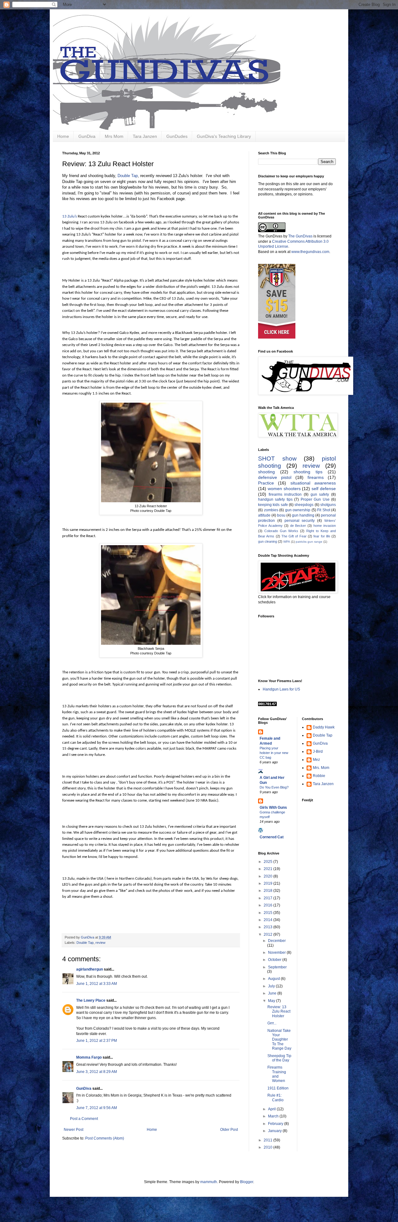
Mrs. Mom (321, 768)
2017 (268, 898)
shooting (266, 471)
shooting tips (308, 471)
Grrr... (271, 1023)
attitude (264, 515)
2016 (268, 905)
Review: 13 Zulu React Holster (278, 1011)
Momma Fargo (89, 1057)
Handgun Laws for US (281, 689)
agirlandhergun (89, 969)
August (274, 978)
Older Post (229, 1129)
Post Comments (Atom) (104, 1138)
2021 (268, 869)
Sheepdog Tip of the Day (279, 1058)
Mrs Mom (114, 136)
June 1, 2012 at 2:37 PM (96, 1040)
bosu (281, 515)
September (277, 967)
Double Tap (128, 175)
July (272, 986)
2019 (268, 883)
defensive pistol (274, 477)
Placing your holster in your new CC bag (274, 752)
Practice (266, 482)
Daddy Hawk (324, 727)
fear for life (321, 536)
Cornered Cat (272, 837)
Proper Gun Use (315, 499)
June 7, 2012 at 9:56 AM (96, 1108)
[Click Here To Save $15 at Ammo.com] (276, 337)
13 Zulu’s (69, 216)
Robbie (319, 776)
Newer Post (73, 1129)
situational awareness (313, 482)
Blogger (246, 1182)
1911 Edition (278, 1088)
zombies (271, 510)
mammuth (208, 1182)
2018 (268, 890)
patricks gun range (309, 541)
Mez (316, 759)
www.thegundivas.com (310, 252)
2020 (268, 876)
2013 (268, 927)
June (272, 993)
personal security (300, 520)
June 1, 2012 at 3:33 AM (96, 983)
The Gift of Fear (294, 536)
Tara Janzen (145, 136)
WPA (286, 541)
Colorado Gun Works (281, 531)
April (272, 1109)
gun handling (303, 515)
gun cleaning (267, 541)
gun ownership (298, 510)
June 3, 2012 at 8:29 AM (96, 1072)
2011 (268, 1140)
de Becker (298, 525)
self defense (324, 488)
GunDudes (176, 136)
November (277, 952)
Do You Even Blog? (274, 787)
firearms (316, 477)
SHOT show (277, 458)
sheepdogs (303, 505)
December (277, 941)
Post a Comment (84, 1119)
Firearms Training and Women (276, 1074)
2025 (268, 861)
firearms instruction (285, 494)
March (274, 1116)
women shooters (284, 488)
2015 (268, 913)
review (100, 942)
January (275, 1131)
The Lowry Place (90, 1000)
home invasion (324, 525)
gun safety (320, 494)
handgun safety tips (275, 499)
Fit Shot (323, 510)
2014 (268, 920)
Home (63, 136)
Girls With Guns (273, 807)
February (276, 1123)
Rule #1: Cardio (275, 1097)
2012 (268, 934)
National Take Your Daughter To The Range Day (279, 1039)
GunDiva (86, 136)
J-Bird (318, 751)
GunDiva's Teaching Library (224, 136)
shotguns (328, 505)
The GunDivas (300, 236)
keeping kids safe (273, 505)
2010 (268, 1147)
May (272, 1001)
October (275, 959)
